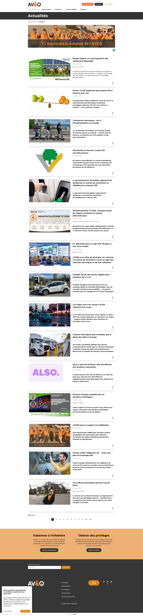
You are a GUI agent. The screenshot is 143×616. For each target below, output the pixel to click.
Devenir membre (87, 4)
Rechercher (66, 567)
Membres (58, 9)
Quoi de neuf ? (33, 9)
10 (86, 519)
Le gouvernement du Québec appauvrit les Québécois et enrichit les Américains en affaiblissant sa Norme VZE (92, 183)
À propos (83, 9)
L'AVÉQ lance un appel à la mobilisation (91, 425)
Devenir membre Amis (49, 550)
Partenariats (65, 593)
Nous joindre (94, 582)
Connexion (99, 4)
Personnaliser (7, 611)
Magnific (74, 603)
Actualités (64, 582)
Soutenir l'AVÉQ (71, 9)
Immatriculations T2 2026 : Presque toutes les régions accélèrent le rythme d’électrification (92, 213)
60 (90, 519)
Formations (65, 589)
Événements (65, 586)
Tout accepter (25, 611)
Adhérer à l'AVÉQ (94, 550)
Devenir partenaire (68, 596)
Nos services (46, 9)
